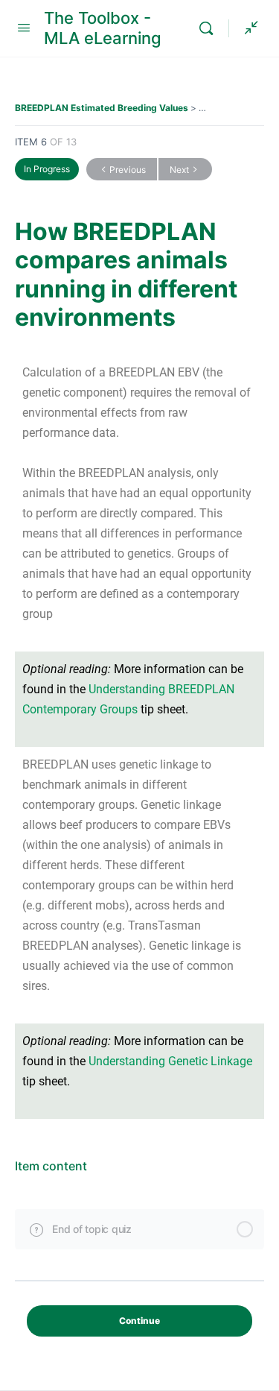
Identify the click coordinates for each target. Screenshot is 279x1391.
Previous (127, 169)
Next (179, 169)
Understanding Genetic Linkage (170, 1061)
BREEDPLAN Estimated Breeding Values (101, 107)
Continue (139, 1320)
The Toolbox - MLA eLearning (102, 28)
